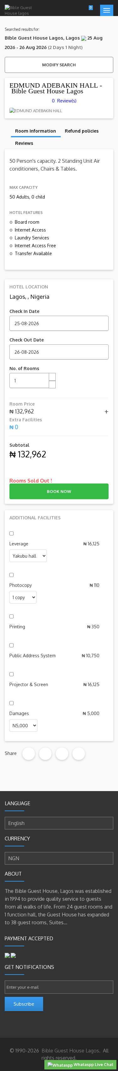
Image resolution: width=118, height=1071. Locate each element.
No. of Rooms (24, 368)
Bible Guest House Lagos (69, 1050)
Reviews (24, 143)
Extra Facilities (25, 419)
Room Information (35, 131)
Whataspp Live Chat (93, 1064)
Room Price (22, 404)
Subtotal (19, 445)
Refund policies (81, 131)
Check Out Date (26, 339)
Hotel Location (28, 286)
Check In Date (24, 311)
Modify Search (59, 64)
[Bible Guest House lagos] (20, 10)
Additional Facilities (35, 517)
